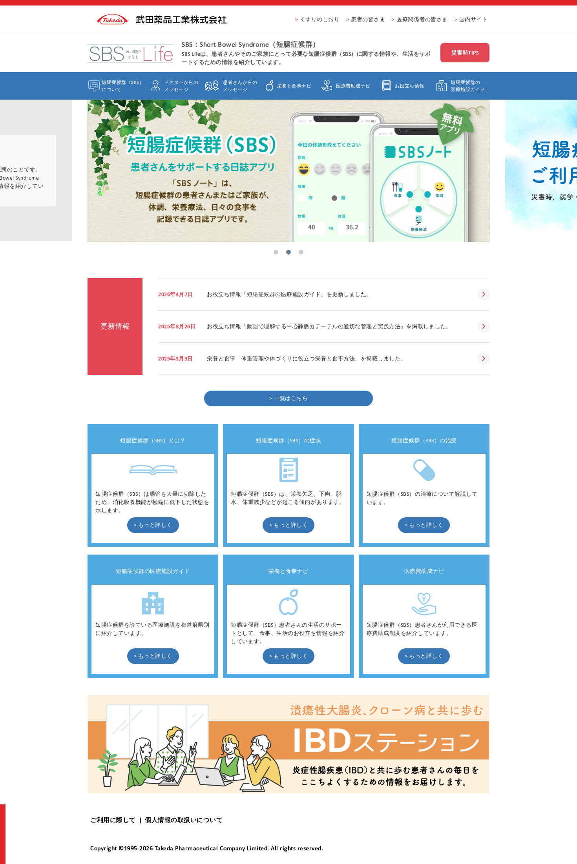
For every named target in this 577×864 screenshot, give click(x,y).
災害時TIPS (465, 52)
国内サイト (473, 19)
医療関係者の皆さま (422, 19)
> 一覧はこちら (288, 398)
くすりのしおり (320, 19)
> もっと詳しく (153, 525)
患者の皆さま (368, 19)
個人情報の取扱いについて (184, 820)
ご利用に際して (113, 820)
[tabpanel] (288, 170)
